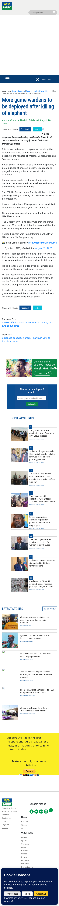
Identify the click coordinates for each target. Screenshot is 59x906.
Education (25, 863)
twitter (37, 129)
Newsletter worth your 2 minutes (32, 391)
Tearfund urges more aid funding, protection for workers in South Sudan (40, 542)
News (47, 91)
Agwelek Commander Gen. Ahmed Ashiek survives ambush (35, 636)
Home (14, 91)
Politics (24, 837)
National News (39, 91)
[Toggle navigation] (7, 78)
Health (24, 857)
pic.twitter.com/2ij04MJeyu (42, 242)
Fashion (24, 850)
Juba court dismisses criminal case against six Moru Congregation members (35, 620)
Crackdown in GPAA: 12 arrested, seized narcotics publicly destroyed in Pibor (41, 584)
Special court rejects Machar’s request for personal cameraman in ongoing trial (39, 521)
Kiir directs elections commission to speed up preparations (35, 655)
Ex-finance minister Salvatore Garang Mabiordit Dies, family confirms (42, 563)
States (24, 825)
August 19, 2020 (43, 248)
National (24, 821)
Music (23, 847)
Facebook (25, 129)
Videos (24, 854)
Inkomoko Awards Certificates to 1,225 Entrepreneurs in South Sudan (37, 691)
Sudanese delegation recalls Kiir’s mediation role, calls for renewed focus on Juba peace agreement (42, 455)
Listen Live (41, 373)
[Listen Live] (37, 79)
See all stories (49, 609)
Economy (21, 91)
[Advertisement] (29, 45)
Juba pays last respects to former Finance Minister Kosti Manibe (34, 709)
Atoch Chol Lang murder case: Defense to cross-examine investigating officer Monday (42, 477)
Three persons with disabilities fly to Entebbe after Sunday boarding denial (42, 499)
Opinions (25, 844)
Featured (29, 91)
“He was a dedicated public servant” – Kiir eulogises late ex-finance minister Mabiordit (36, 674)
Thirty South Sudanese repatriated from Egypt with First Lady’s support (41, 433)
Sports (24, 840)
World (23, 828)
